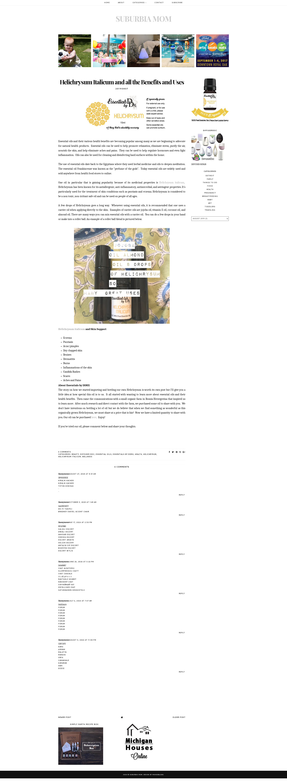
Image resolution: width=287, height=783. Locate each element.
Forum (61, 607)
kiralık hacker (66, 481)
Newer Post (64, 717)
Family (210, 179)
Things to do (210, 183)
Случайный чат (66, 585)
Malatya (62, 652)
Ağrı (60, 666)
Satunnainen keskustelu (71, 590)
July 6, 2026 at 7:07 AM (80, 601)
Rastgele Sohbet (67, 579)
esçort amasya (66, 540)
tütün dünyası (66, 486)
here (93, 417)
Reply (182, 495)
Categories (139, 3)
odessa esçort (66, 537)
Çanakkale (63, 660)
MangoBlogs (158, 774)
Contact (159, 3)
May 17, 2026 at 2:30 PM (80, 522)
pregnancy (210, 193)
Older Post (179, 717)
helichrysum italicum (69, 457)
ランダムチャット (65, 576)
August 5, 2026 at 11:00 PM (82, 640)
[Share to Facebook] (169, 452)
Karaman (62, 663)
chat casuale (65, 574)
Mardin (62, 655)
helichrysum (150, 454)
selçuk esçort (66, 543)
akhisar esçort (66, 535)
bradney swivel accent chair (73, 512)
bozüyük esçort (67, 548)
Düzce (61, 668)
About (121, 3)
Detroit (210, 176)
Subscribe (177, 3)
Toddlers (210, 207)
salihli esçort (66, 529)
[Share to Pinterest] (177, 452)
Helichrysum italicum (171, 182)
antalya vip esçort (68, 545)
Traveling (210, 210)
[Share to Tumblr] (180, 452)
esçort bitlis (65, 551)
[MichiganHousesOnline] (139, 761)
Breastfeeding (210, 196)
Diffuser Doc (87, 454)
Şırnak (61, 649)
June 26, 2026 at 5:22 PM (81, 562)
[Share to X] (173, 452)
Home (107, 3)
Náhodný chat (65, 582)
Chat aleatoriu (66, 568)
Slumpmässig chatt (68, 571)
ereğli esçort (65, 532)
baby (210, 200)
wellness (87, 457)
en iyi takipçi (65, 509)
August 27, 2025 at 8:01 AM (82, 474)
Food (210, 186)
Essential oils (104, 454)
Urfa (60, 658)
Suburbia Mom (143, 19)
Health (138, 454)
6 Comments (64, 452)
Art (210, 203)
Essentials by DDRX (123, 454)
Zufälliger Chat (66, 587)
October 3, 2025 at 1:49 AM (82, 502)
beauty (75, 454)
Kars (60, 647)
